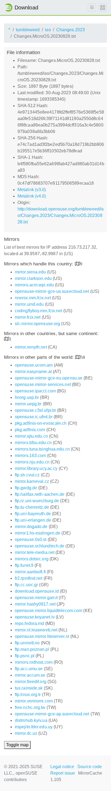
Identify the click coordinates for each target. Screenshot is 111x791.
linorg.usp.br (27, 397)
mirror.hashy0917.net (35, 604)
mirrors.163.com (30, 455)
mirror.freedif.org (30, 681)
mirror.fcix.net (28, 317)
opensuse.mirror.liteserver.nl (42, 636)
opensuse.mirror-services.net (43, 384)
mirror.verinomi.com (34, 701)
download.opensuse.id (37, 591)
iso (48, 29)
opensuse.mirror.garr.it (36, 597)
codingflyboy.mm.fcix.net (38, 310)
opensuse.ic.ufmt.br (34, 416)
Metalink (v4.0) (32, 196)
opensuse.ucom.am (34, 365)
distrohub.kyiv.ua (31, 720)
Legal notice (62, 766)
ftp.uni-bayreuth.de (33, 513)
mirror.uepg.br (28, 404)
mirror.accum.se (30, 675)
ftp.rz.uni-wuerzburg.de (37, 500)
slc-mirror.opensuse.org (37, 323)
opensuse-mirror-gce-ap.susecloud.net (52, 714)
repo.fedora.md (29, 623)
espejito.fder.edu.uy (34, 727)
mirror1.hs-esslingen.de (37, 533)
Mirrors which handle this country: (39, 263)
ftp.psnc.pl (24, 655)
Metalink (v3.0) (32, 189)
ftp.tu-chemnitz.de (32, 507)
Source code (89, 766)
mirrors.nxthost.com (34, 662)
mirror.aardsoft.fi (30, 571)
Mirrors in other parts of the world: (39, 357)
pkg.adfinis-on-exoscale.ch (41, 423)
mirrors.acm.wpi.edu (34, 285)
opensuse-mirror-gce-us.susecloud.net (52, 291)
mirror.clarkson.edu (33, 278)
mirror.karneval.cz (32, 481)
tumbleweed (28, 29)
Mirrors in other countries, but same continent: (51, 333)
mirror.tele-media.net (34, 552)
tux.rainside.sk (29, 688)
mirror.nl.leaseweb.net (36, 630)
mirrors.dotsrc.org (31, 559)
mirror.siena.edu (30, 272)
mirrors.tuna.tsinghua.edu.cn (42, 449)
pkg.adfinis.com (30, 429)
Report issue (62, 773)
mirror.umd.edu (29, 304)
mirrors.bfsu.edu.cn (33, 442)
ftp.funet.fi (24, 565)
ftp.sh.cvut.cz (27, 475)
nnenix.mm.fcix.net (33, 298)
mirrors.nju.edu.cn (32, 462)
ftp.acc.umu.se (29, 668)
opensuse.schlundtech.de (39, 546)
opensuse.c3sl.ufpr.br (35, 410)
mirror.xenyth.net (31, 347)
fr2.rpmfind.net (29, 578)
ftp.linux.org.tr (28, 694)
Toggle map (17, 745)
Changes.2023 (70, 29)
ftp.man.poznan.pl (32, 649)
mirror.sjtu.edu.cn (31, 436)
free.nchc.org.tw (30, 707)
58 (82, 357)
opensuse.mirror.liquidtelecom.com (48, 610)
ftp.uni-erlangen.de (33, 520)
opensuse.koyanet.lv (35, 617)
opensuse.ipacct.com (35, 391)
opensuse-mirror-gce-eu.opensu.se (48, 378)
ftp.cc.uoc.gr (26, 584)
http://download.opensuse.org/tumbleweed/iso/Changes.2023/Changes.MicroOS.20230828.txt (61, 215)
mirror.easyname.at (33, 371)
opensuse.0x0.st (31, 539)
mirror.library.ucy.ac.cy (36, 468)
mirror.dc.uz (26, 733)
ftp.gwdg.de (26, 488)
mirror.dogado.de (31, 526)
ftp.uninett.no (27, 643)
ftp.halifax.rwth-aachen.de (40, 494)
